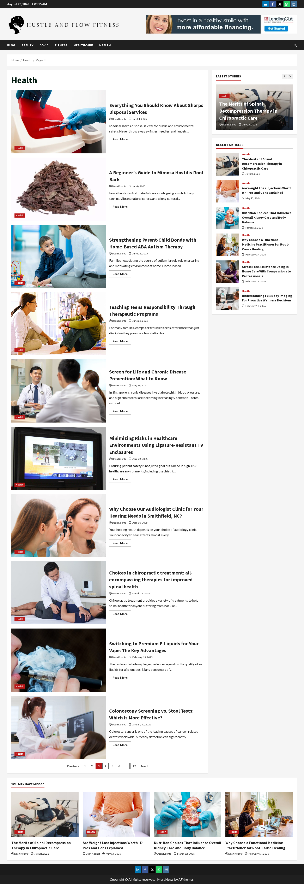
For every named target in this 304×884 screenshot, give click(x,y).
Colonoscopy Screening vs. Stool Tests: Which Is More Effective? (58, 727)
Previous (73, 766)
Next (144, 766)
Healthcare (83, 45)
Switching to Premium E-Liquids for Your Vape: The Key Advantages (58, 660)
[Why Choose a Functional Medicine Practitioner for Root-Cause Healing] (259, 814)
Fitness (61, 45)
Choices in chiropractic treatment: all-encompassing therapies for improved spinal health (58, 592)
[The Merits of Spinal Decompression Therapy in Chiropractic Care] (45, 814)
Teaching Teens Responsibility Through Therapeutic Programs (58, 323)
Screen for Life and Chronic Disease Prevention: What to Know (58, 391)
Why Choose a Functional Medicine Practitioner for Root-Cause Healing (227, 245)
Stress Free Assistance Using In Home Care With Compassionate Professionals (227, 271)
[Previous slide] (284, 76)
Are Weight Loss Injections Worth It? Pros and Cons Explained (248, 111)
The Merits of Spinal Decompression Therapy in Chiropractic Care (227, 164)
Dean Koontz (119, 118)
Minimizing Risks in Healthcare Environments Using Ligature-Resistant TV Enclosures (58, 458)
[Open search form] (295, 45)
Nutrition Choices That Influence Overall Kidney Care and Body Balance (227, 218)
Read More (122, 140)
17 (134, 766)
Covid (44, 45)
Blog (11, 45)
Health (105, 45)
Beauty (27, 45)
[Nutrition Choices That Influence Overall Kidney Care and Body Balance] (187, 814)
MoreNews (165, 879)
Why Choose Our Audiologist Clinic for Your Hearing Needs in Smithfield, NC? (58, 525)
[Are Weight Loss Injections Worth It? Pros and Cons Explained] (116, 814)
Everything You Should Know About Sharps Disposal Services (58, 121)
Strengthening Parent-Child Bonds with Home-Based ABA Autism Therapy (58, 256)
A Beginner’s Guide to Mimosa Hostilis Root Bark (58, 189)
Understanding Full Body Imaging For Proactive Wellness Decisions (227, 298)
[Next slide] (290, 76)
